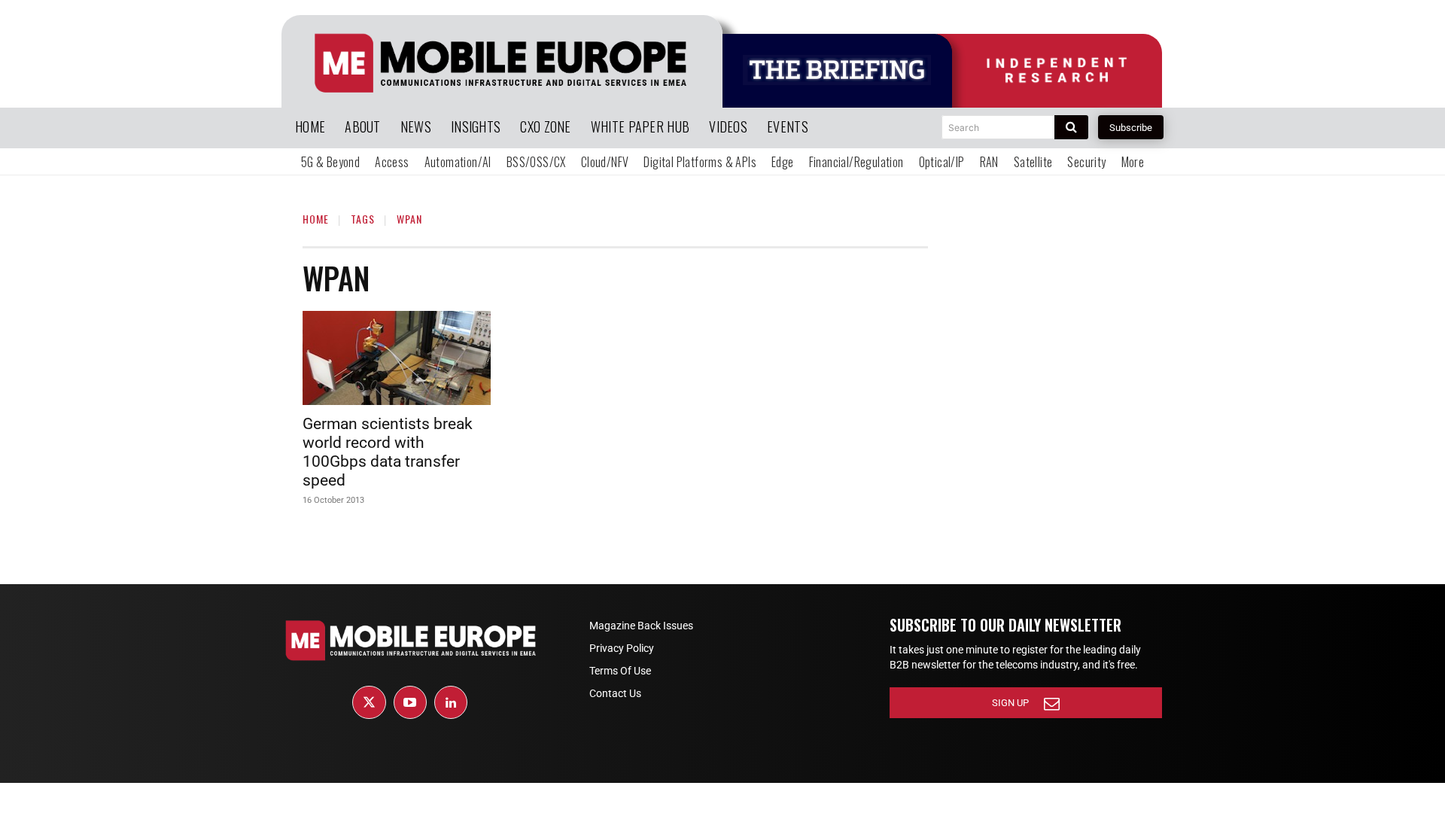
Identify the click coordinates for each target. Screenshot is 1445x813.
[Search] (1071, 127)
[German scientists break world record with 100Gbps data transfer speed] (397, 358)
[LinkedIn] (450, 702)
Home (316, 219)
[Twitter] (368, 702)
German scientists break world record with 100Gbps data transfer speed (388, 452)
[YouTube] (410, 702)
